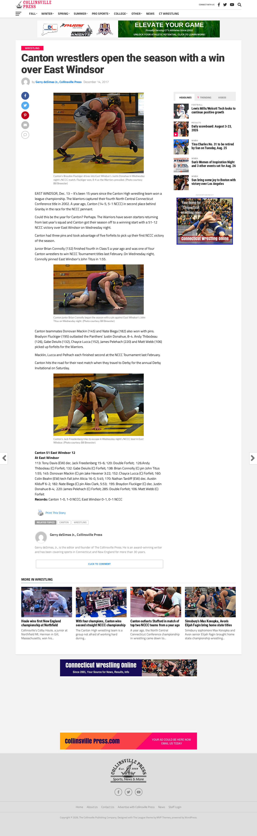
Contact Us (107, 807)
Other (136, 13)
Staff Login (175, 807)
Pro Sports (100, 13)
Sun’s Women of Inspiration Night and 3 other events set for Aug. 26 (214, 164)
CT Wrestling (169, 13)
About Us (92, 807)
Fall (32, 13)
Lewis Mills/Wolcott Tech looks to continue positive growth (214, 110)
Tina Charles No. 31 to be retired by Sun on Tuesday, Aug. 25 (213, 146)
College (120, 13)
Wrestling (80, 522)
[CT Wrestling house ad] (204, 243)
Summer (80, 13)
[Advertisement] (128, 704)
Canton (64, 522)
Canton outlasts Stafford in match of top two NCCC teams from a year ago (155, 623)
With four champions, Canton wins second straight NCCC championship (100, 623)
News (150, 13)
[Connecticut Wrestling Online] (128, 677)
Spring (63, 13)
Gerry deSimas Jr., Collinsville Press (59, 82)
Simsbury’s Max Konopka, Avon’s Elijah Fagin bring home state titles (208, 623)
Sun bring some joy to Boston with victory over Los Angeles (214, 182)
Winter (46, 13)
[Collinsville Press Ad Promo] (128, 748)
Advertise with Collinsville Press (136, 807)
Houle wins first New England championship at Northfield (41, 623)
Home (79, 807)
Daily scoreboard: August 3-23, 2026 (212, 128)
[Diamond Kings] (128, 36)
